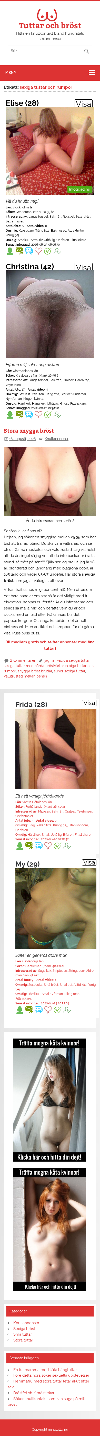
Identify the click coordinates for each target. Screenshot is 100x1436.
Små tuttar (22, 1334)
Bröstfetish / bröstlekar (33, 1393)
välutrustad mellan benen (25, 676)
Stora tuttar (23, 1340)
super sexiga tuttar (69, 671)
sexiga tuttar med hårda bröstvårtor (34, 666)
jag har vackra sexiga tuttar (67, 660)
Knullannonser (56, 439)
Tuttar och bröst (50, 25)
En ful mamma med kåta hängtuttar (45, 1369)
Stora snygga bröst (29, 430)
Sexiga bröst (24, 1328)
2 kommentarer (22, 660)
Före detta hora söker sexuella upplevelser (51, 1375)
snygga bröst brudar (35, 671)
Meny (10, 72)
